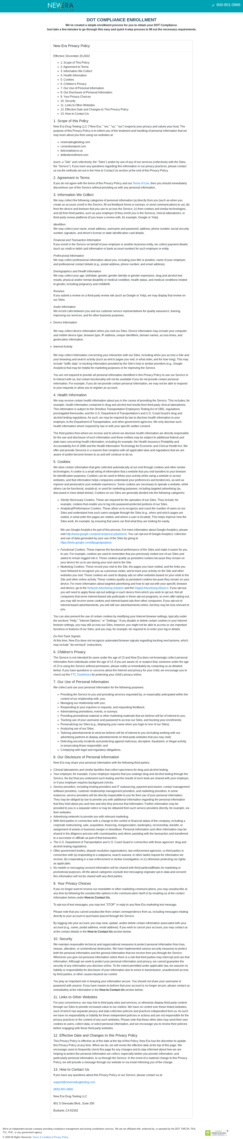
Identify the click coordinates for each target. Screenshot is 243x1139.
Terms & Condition (42, 1137)
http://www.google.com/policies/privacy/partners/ (96, 534)
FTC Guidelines (81, 674)
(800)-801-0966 (63, 1089)
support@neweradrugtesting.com (74, 1082)
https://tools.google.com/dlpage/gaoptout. (86, 542)
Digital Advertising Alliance (151, 587)
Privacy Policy (61, 1137)
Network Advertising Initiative (105, 587)
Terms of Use (141, 183)
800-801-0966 (228, 4)
